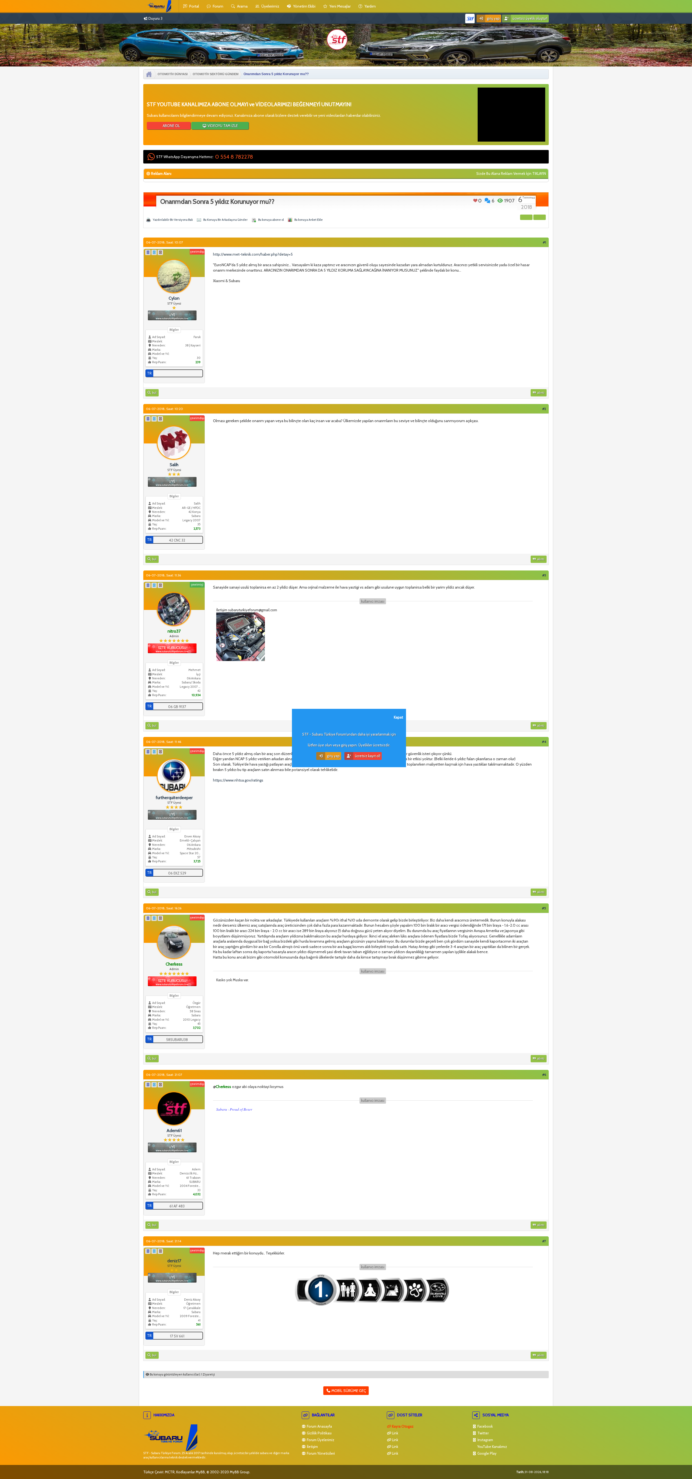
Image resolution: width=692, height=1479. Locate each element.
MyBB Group (239, 1472)
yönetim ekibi (303, 6)
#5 (544, 908)
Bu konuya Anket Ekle (308, 220)
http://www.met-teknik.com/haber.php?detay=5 (253, 254)
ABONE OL (171, 125)
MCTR (170, 1472)
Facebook (485, 1426)
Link (394, 1433)
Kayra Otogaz (402, 1426)
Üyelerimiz (270, 6)
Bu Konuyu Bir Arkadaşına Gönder (225, 220)
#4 (544, 742)
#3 (544, 575)
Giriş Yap (493, 18)
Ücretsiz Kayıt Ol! (367, 756)
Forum (217, 6)
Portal (193, 6)
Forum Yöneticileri (320, 1453)
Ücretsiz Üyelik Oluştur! (529, 18)
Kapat (398, 717)
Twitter (483, 1433)
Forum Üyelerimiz (320, 1440)
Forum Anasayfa (319, 1426)
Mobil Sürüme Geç (348, 1390)
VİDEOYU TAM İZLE (222, 125)
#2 (544, 409)
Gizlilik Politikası (319, 1433)
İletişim (312, 1446)
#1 (544, 242)
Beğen (475, 200)
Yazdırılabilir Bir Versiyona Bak (173, 220)
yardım (370, 6)
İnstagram (485, 1440)
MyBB (200, 1472)
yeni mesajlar (339, 6)
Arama (242, 6)
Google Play (487, 1453)
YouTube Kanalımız (492, 1446)
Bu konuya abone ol (271, 220)
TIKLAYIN (539, 173)
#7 (544, 1241)
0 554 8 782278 (234, 156)
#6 (544, 1075)
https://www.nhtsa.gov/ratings (238, 780)
